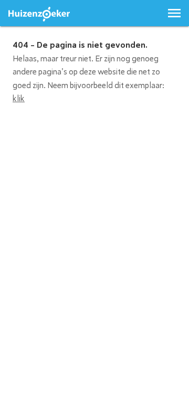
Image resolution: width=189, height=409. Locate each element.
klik (19, 98)
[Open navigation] (174, 13)
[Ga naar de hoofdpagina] (39, 14)
